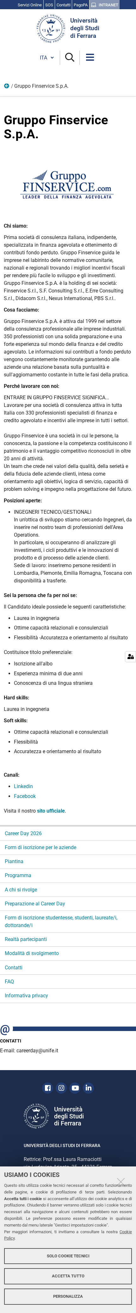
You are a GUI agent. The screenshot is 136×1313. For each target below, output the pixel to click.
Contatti (13, 968)
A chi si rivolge (21, 890)
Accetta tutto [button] (68, 1276)
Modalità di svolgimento (32, 953)
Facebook (25, 796)
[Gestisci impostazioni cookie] (130, 656)
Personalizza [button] (68, 1296)
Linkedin (23, 786)
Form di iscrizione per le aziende (40, 847)
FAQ (9, 982)
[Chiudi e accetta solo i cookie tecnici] (121, 1182)
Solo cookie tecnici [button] (68, 1256)
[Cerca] (69, 58)
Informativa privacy (26, 996)
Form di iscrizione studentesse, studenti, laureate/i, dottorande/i (61, 921)
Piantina (14, 861)
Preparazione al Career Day (35, 904)
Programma (18, 875)
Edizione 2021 (7, 87)
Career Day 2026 (23, 833)
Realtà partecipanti (26, 939)
